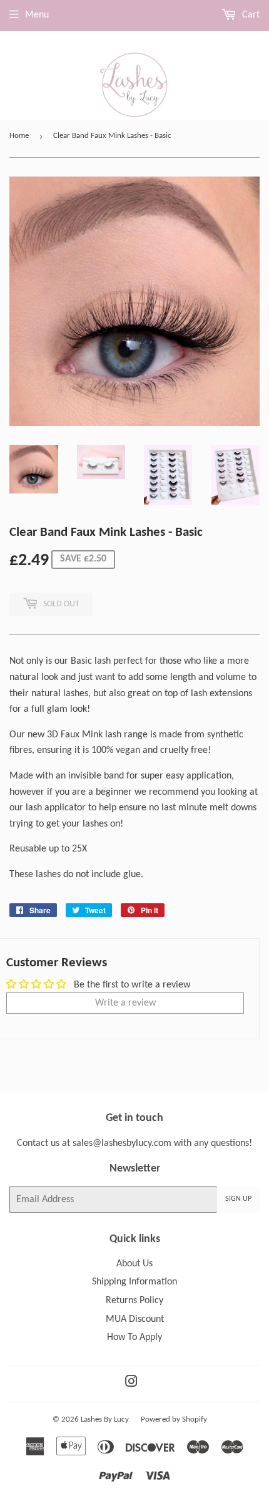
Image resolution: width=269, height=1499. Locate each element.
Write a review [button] (125, 1003)
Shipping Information (134, 1282)
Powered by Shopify (174, 1419)
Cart (250, 15)
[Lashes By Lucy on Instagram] (131, 1384)
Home (19, 136)
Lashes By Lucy (105, 1419)
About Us (134, 1264)
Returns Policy (134, 1301)
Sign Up (238, 1199)
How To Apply (134, 1337)
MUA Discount (135, 1319)
